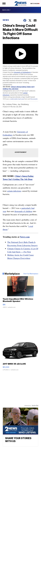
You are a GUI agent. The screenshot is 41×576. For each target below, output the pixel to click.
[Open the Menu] (4, 3)
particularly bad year (17, 99)
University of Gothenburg (22, 72)
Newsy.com (25, 236)
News (6, 20)
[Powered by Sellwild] (35, 405)
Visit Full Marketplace (30, 273)
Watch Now (34, 3)
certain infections (14, 191)
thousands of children (23, 211)
